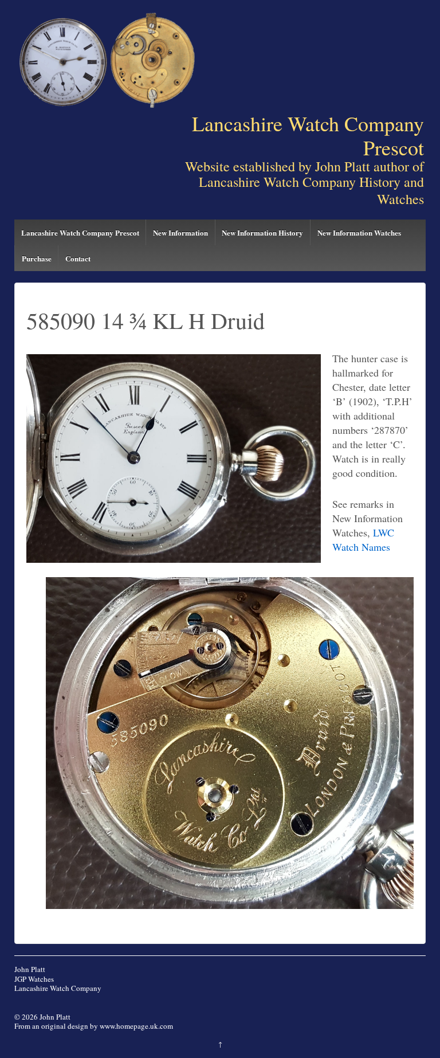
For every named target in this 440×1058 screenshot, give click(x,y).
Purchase (37, 258)
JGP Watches (34, 979)
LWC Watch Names (363, 540)
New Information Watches (359, 232)
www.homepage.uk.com (136, 1026)
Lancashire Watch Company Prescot (80, 232)
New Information (180, 232)
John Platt (29, 969)
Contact (78, 258)
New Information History (262, 232)
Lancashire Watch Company (57, 988)
